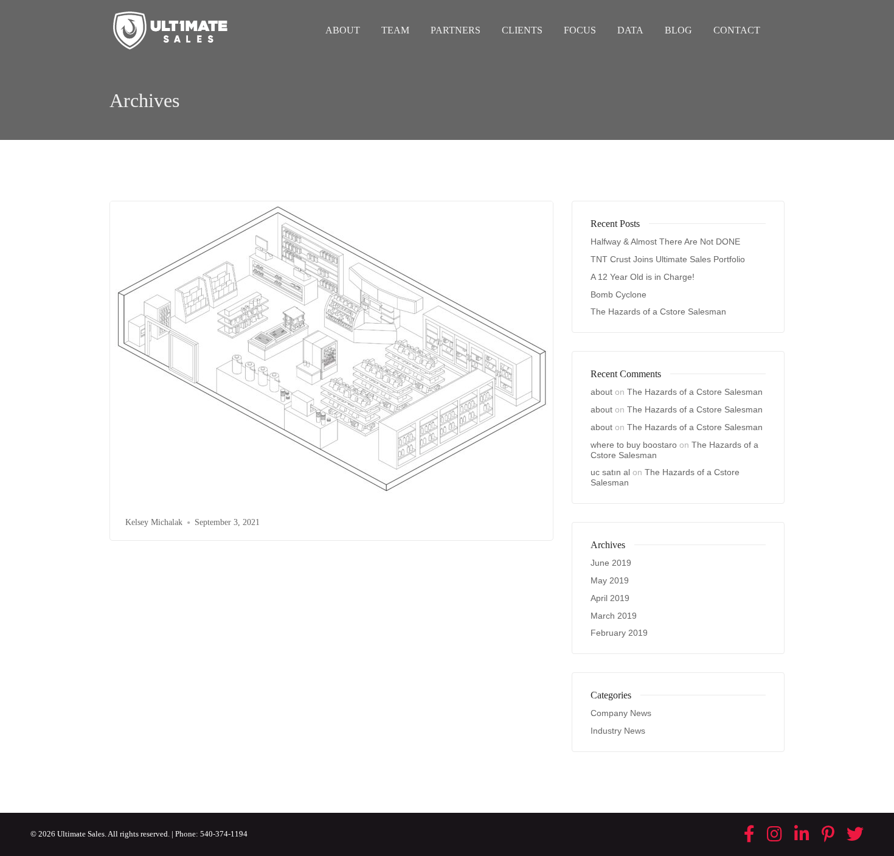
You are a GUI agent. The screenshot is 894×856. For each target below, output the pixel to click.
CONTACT (736, 30)
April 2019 (610, 598)
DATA (630, 30)
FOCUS (580, 30)
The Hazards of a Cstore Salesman (658, 311)
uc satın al (610, 472)
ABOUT (342, 30)
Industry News (618, 731)
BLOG (678, 30)
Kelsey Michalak (153, 522)
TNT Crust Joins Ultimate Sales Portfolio (668, 259)
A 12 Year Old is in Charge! (643, 277)
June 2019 (611, 563)
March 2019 (614, 616)
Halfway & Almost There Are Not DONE (665, 241)
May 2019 (610, 580)
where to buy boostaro (634, 445)
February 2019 (619, 633)
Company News (621, 713)
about (601, 392)
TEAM (395, 30)
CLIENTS (522, 30)
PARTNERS (455, 30)
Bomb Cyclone (618, 294)
